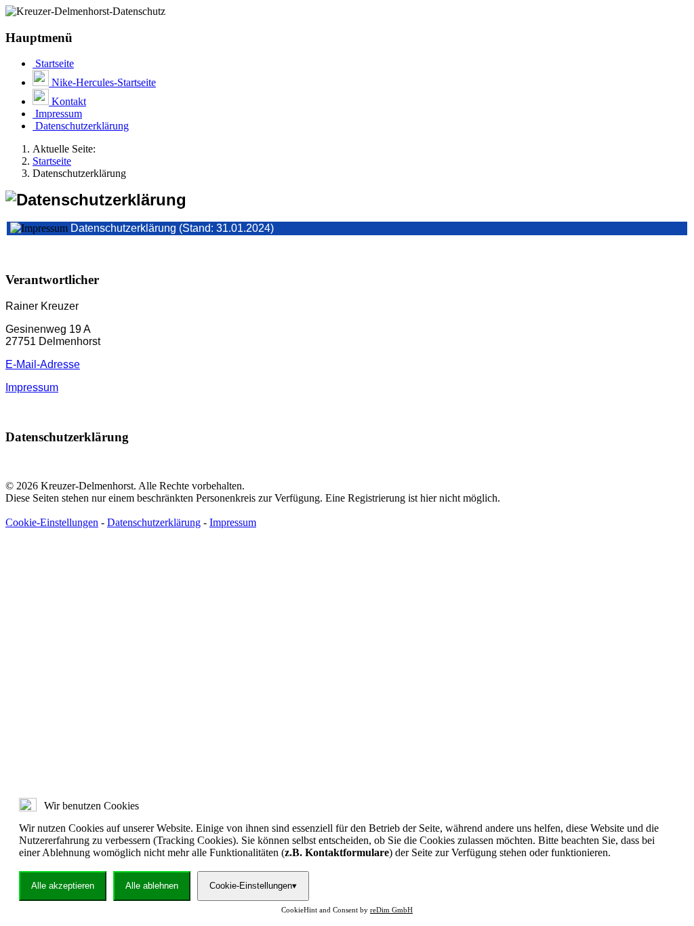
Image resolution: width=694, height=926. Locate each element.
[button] (347, 280)
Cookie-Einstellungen (51, 522)
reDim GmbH (391, 910)
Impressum (31, 387)
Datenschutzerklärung (154, 522)
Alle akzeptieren (62, 886)
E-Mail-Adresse (42, 364)
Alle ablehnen (151, 886)
